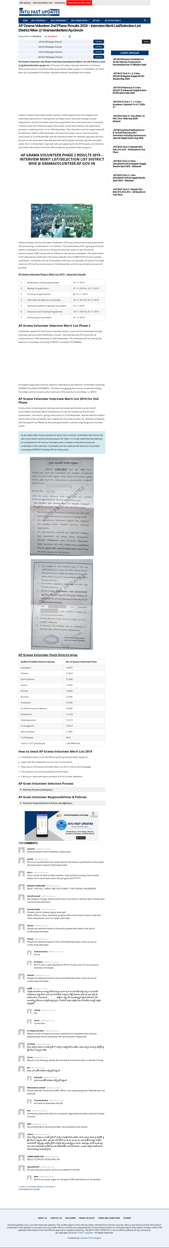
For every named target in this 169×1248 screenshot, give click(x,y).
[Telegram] (69, 36)
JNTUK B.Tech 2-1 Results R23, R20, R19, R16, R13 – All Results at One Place (129, 192)
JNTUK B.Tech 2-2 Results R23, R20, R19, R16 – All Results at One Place (129, 149)
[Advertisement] (61, 95)
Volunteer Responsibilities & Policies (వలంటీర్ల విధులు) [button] (47, 803)
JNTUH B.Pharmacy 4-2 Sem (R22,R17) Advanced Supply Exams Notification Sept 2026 (129, 90)
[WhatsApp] (63, 36)
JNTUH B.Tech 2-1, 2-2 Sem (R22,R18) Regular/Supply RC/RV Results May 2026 (128, 76)
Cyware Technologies (90, 1237)
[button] (145, 20)
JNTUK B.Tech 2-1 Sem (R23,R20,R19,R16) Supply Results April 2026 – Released (129, 178)
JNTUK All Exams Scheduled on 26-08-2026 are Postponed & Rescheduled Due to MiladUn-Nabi (129, 62)
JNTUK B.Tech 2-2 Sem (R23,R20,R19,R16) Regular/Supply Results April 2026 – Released (129, 164)
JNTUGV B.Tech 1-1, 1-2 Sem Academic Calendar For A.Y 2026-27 (129, 104)
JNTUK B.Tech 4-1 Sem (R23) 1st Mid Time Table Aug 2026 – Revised (129, 119)
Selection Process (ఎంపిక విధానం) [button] (37, 789)
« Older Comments (27, 1186)
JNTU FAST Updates (83, 1232)
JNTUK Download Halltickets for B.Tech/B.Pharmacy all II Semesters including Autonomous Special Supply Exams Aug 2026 (129, 134)
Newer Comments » (46, 1186)
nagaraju (52, 36)
